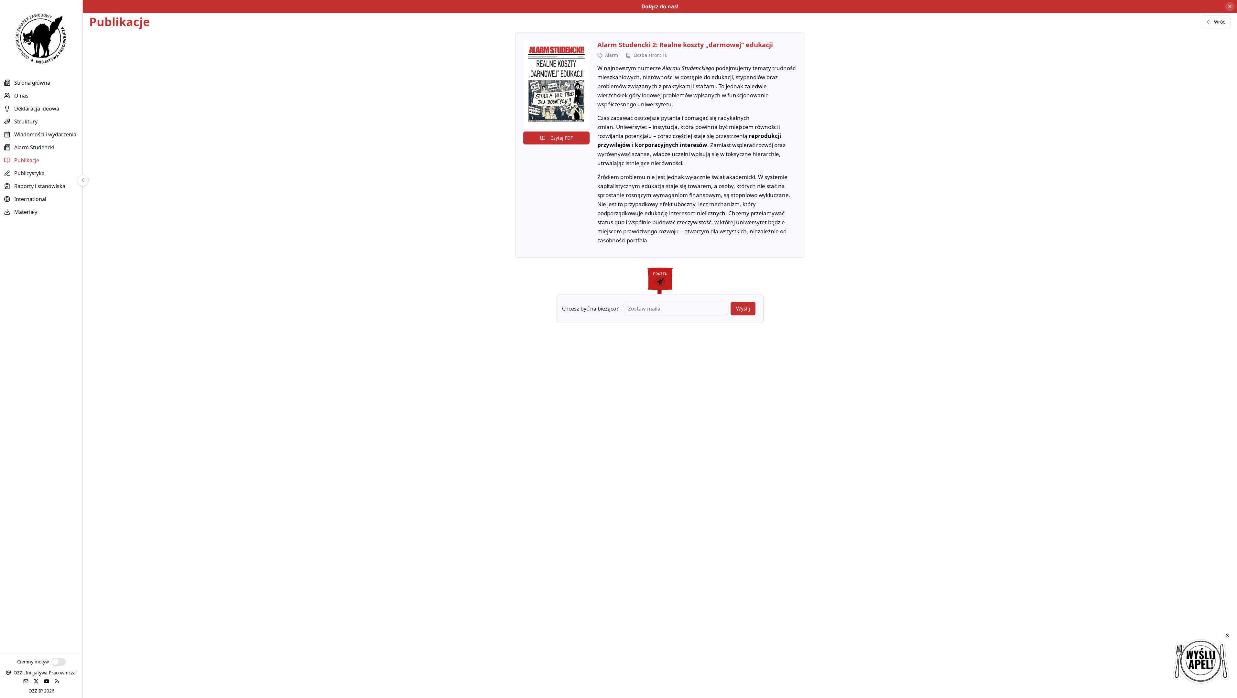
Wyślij (743, 308)
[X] (36, 681)
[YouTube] (46, 681)
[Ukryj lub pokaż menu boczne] (83, 180)
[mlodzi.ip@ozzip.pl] (25, 681)
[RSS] (57, 681)
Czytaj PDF (561, 138)
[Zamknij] (1227, 635)
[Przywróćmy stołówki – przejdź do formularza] (1200, 661)
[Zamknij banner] (1229, 6)
